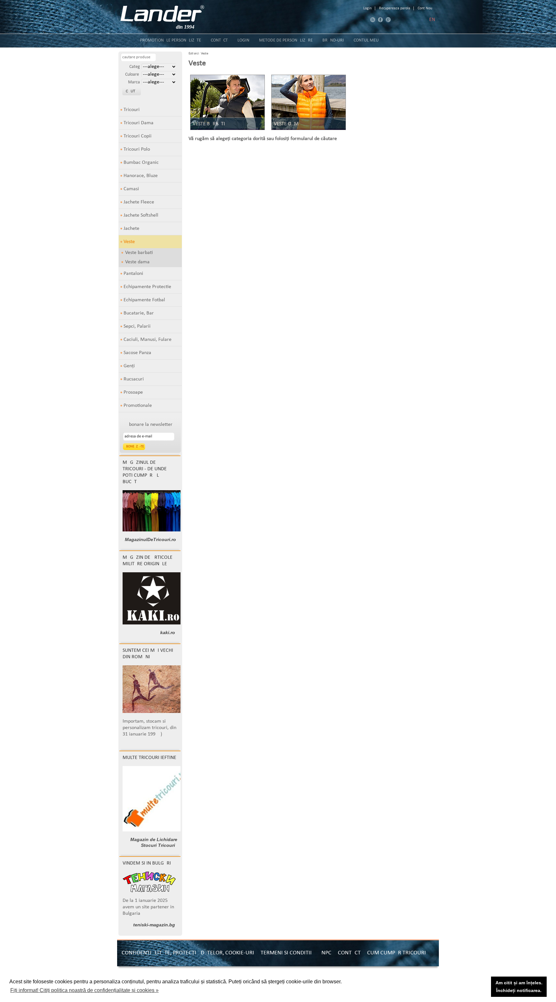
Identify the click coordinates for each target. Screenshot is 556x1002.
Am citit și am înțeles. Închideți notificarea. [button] (519, 986)
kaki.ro (167, 632)
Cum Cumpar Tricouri (396, 953)
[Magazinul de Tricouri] (154, 530)
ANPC (324, 953)
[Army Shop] (153, 623)
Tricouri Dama (138, 123)
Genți (129, 366)
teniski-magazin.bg (154, 924)
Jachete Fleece (139, 202)
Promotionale (138, 405)
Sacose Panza (137, 352)
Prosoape (133, 392)
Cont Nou (425, 8)
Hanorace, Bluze (141, 175)
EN (432, 19)
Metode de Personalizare (286, 40)
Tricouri (132, 109)
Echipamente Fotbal (144, 300)
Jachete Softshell (141, 215)
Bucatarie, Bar (139, 313)
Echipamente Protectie (147, 286)
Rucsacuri (134, 379)
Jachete (131, 228)
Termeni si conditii (286, 953)
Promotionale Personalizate (170, 40)
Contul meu (366, 40)
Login (367, 8)
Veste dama (137, 262)
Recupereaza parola (394, 8)
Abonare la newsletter (149, 424)
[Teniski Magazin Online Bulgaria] (149, 891)
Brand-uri (333, 40)
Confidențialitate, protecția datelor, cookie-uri (188, 953)
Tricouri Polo (137, 149)
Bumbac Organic (141, 162)
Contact (219, 40)
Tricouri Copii (138, 136)
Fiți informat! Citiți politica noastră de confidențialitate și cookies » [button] (84, 990)
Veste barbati (139, 252)
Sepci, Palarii (137, 326)
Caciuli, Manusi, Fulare (147, 339)
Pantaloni (133, 273)
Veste (129, 241)
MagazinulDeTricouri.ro (150, 539)
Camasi (131, 189)
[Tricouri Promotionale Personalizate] (162, 13)
